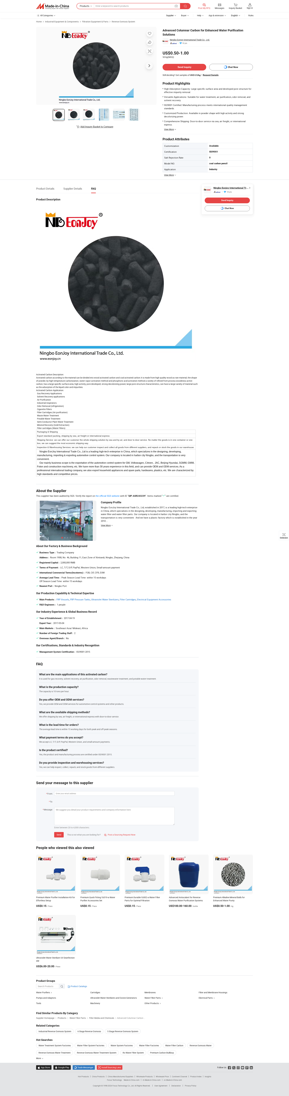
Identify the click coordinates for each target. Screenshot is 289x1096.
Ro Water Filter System (133, 1052)
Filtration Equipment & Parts (95, 21)
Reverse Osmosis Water (201, 1045)
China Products (98, 1076)
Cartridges (95, 992)
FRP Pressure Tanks (80, 599)
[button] (176, 6)
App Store (44, 1067)
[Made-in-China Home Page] (52, 6)
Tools (38, 1003)
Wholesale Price (162, 1076)
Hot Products (83, 1076)
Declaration (176, 1085)
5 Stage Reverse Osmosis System (122, 1031)
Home (39, 21)
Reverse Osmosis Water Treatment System (96, 1052)
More (38, 1058)
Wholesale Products (144, 1076)
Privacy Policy (190, 1085)
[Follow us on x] (233, 1067)
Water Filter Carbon (174, 1045)
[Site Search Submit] (185, 6)
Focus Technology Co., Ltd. (123, 1085)
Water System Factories (122, 1045)
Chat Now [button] (233, 67)
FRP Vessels (62, 599)
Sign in (250, 7)
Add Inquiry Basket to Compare (96, 126)
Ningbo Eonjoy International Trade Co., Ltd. (190, 39)
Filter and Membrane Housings (213, 992)
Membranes (150, 992)
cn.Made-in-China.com (173, 1080)
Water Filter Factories (149, 1045)
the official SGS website (108, 495)
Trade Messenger (83, 1067)
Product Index (196, 1076)
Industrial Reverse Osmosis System (55, 1031)
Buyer (183, 15)
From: (50, 793)
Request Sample (211, 75)
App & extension (216, 15)
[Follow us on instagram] (238, 1067)
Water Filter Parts (152, 997)
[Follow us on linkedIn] (251, 1067)
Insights (208, 1076)
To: (51, 801)
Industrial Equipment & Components (62, 21)
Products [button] (84, 6)
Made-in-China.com (132, 1080)
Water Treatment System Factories (55, 1045)
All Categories (46, 15)
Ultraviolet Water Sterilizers (105, 599)
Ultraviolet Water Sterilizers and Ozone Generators (113, 997)
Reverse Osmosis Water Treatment (55, 1052)
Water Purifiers (43, 992)
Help (199, 15)
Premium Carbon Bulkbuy (162, 1052)
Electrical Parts (206, 997)
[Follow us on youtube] (242, 1067)
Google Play (62, 1067)
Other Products (151, 1003)
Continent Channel (179, 1076)
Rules (250, 15)
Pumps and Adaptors (46, 997)
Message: (48, 809)
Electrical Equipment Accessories (154, 599)
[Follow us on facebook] (229, 1067)
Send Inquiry (184, 67)
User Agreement (160, 1085)
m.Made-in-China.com (152, 1080)
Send (59, 834)
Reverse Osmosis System (123, 21)
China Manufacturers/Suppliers (120, 1076)
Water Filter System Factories (90, 1045)
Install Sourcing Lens (111, 1067)
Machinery (95, 1003)
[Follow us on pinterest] (247, 1067)
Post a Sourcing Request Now (119, 834)
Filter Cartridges (128, 599)
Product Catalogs (78, 986)
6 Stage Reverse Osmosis (89, 1031)
